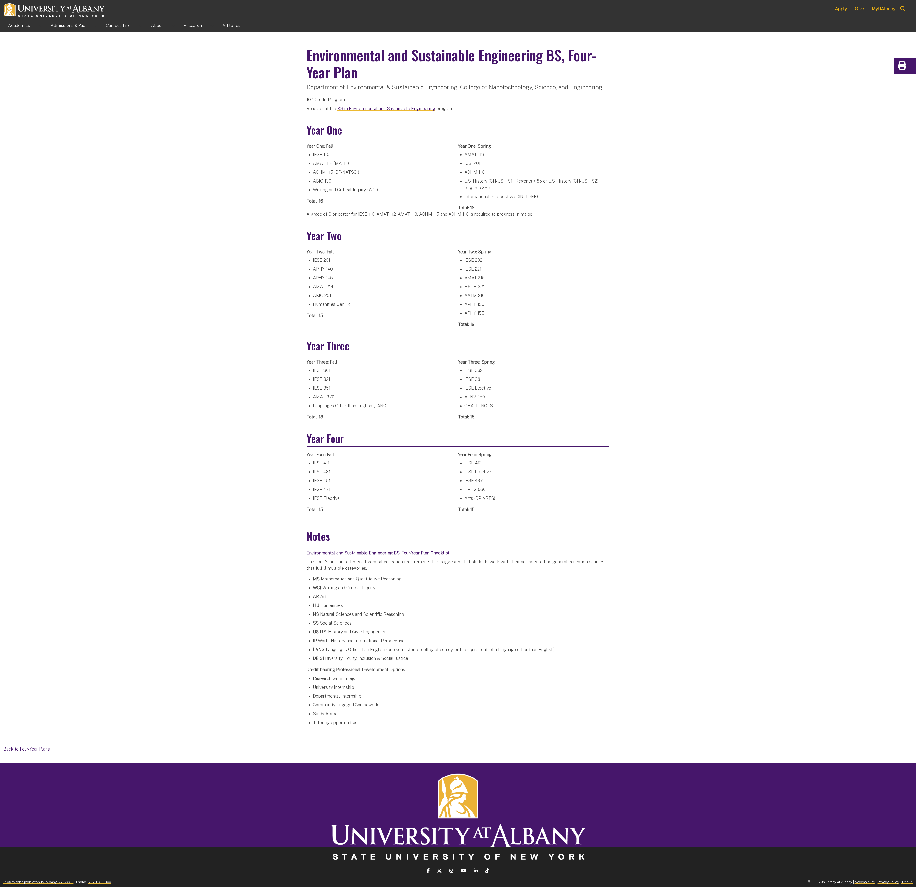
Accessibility (865, 882)
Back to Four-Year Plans (27, 748)
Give (859, 8)
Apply (841, 8)
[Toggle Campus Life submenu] (140, 25)
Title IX (907, 882)
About (157, 25)
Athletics (231, 25)
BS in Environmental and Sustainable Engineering (386, 108)
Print (911, 67)
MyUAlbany (883, 8)
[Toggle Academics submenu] (40, 25)
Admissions (68, 25)
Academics (19, 25)
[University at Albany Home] (54, 9)
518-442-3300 (99, 882)
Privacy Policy (888, 882)
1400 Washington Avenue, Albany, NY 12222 (38, 882)
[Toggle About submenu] (173, 25)
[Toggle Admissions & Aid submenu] (95, 25)
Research (192, 25)
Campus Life (118, 25)
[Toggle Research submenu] (212, 25)
